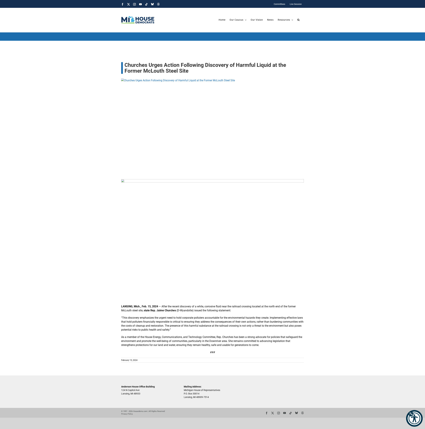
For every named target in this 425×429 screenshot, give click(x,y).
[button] (414, 418)
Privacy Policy (126, 414)
